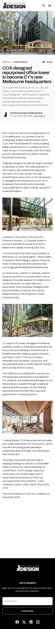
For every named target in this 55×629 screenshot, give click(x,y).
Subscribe (27, 611)
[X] (24, 622)
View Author (39, 116)
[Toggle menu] (50, 5)
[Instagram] (38, 622)
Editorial (6, 62)
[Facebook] (17, 622)
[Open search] (44, 5)
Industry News (20, 62)
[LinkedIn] (31, 622)
